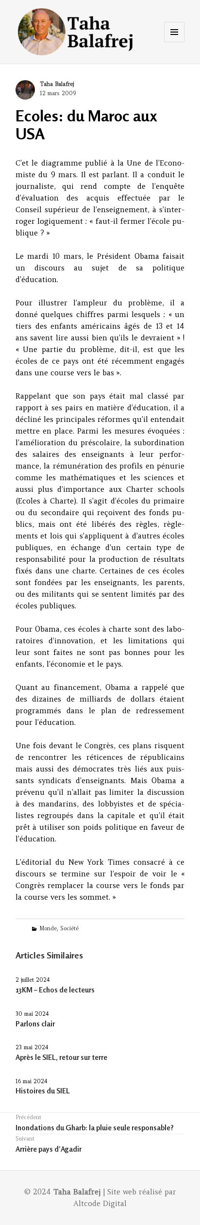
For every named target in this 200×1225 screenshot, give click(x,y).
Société (69, 928)
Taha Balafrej (57, 84)
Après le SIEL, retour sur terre (61, 1057)
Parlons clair (35, 1023)
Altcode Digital (100, 1203)
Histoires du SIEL (43, 1090)
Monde (48, 928)
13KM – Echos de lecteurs (55, 989)
